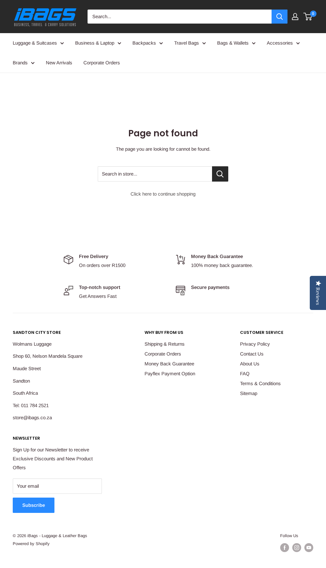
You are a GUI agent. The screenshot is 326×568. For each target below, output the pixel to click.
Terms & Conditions (260, 383)
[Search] (279, 17)
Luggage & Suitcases (35, 43)
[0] (308, 16)
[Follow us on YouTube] (308, 547)
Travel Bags (186, 43)
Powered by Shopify (31, 543)
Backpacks (144, 43)
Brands (20, 62)
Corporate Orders (101, 62)
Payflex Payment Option (170, 373)
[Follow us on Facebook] (284, 547)
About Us (249, 363)
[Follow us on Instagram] (296, 547)
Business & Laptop (94, 43)
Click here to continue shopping (163, 194)
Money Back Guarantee (169, 363)
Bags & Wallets (233, 43)
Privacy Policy (255, 344)
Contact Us (252, 353)
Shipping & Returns (165, 344)
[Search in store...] (220, 174)
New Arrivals (59, 62)
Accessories (280, 43)
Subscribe (33, 505)
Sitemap (248, 393)
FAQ (245, 373)
